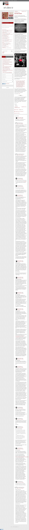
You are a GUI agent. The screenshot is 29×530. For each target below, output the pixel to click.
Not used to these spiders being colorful (7, 30)
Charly (6, 35)
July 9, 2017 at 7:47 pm (20, 367)
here (19, 93)
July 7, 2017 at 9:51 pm (20, 186)
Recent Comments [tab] (8, 56)
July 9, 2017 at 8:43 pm (20, 419)
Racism (19, 111)
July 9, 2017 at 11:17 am (20, 309)
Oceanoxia (3, 40)
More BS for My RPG (4, 38)
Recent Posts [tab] (3, 56)
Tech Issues (9, 0)
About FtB (2, 0)
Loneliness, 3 (3, 47)
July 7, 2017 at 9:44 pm (20, 179)
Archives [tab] (12, 56)
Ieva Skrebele (19, 195)
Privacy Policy (5, 0)
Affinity (2, 35)
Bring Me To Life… (24, 11)
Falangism (25, 181)
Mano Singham (3, 33)
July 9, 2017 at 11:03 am (20, 261)
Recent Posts (15, 0)
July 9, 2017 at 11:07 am (20, 293)
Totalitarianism (21, 111)
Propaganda (16, 111)
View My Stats (7, 83)
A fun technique (4, 45)
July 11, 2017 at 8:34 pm (20, 488)
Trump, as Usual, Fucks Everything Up (7, 72)
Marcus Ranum (19, 117)
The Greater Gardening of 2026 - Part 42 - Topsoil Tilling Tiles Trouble (7, 34)
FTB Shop (12, 0)
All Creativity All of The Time (6, 60)
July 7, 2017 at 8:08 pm (20, 123)
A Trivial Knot (3, 44)
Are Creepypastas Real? (5, 36)
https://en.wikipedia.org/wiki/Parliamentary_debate (21, 456)
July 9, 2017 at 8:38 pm (20, 408)
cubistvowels (8, 37)
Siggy (7, 44)
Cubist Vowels (3, 37)
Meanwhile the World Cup (5, 63)
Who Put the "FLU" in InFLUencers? (6, 59)
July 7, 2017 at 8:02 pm (20, 118)
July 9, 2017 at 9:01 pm (20, 427)
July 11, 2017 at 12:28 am (20, 482)
